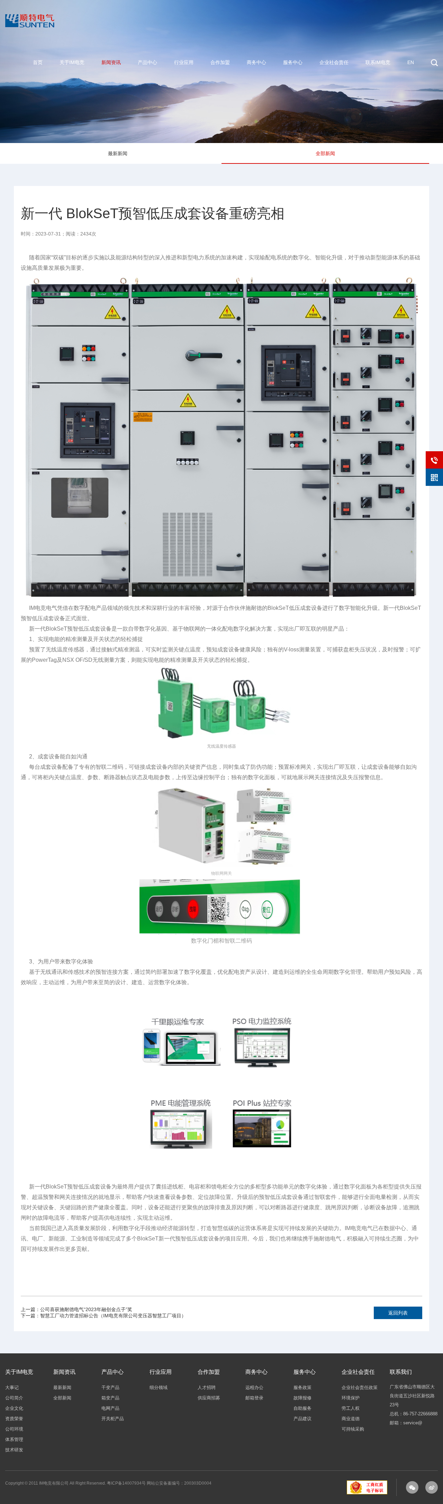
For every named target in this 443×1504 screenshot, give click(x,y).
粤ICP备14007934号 (126, 1483)
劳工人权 (351, 1408)
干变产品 (110, 1387)
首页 (38, 62)
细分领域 (159, 1387)
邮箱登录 (254, 1397)
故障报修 (302, 1397)
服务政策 (302, 1387)
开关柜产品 (112, 1418)
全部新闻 (325, 153)
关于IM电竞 (72, 62)
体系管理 (14, 1439)
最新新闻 (117, 153)
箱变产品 (110, 1397)
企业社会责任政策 (360, 1387)
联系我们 (401, 1372)
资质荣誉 (14, 1418)
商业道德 (351, 1418)
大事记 (12, 1387)
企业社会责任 (334, 62)
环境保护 (351, 1397)
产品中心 (147, 62)
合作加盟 (220, 62)
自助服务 (302, 1408)
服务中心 (292, 62)
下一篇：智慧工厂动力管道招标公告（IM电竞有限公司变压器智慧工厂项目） (103, 1315)
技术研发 (14, 1449)
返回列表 (398, 1313)
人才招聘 (207, 1387)
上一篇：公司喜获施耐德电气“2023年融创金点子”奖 (76, 1309)
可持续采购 (353, 1429)
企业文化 (14, 1408)
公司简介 (14, 1397)
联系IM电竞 (377, 62)
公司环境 (14, 1429)
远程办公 (254, 1387)
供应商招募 (209, 1397)
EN (410, 62)
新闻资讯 (111, 62)
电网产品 (110, 1408)
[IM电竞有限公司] (29, 6)
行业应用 (183, 62)
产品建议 (302, 1418)
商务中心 (256, 62)
